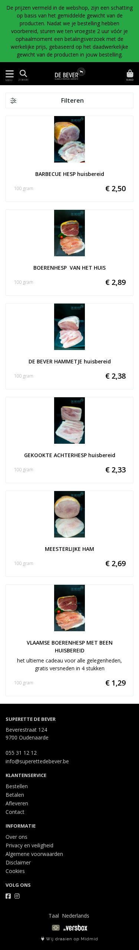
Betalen (15, 794)
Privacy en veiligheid (29, 845)
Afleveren (17, 803)
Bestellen (17, 786)
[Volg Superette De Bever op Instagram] (17, 896)
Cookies (15, 870)
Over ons (16, 836)
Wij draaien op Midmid (71, 939)
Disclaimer (18, 862)
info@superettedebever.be (37, 761)
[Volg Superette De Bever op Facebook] (8, 896)
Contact (15, 811)
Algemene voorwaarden (34, 853)
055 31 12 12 (21, 752)
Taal (54, 915)
